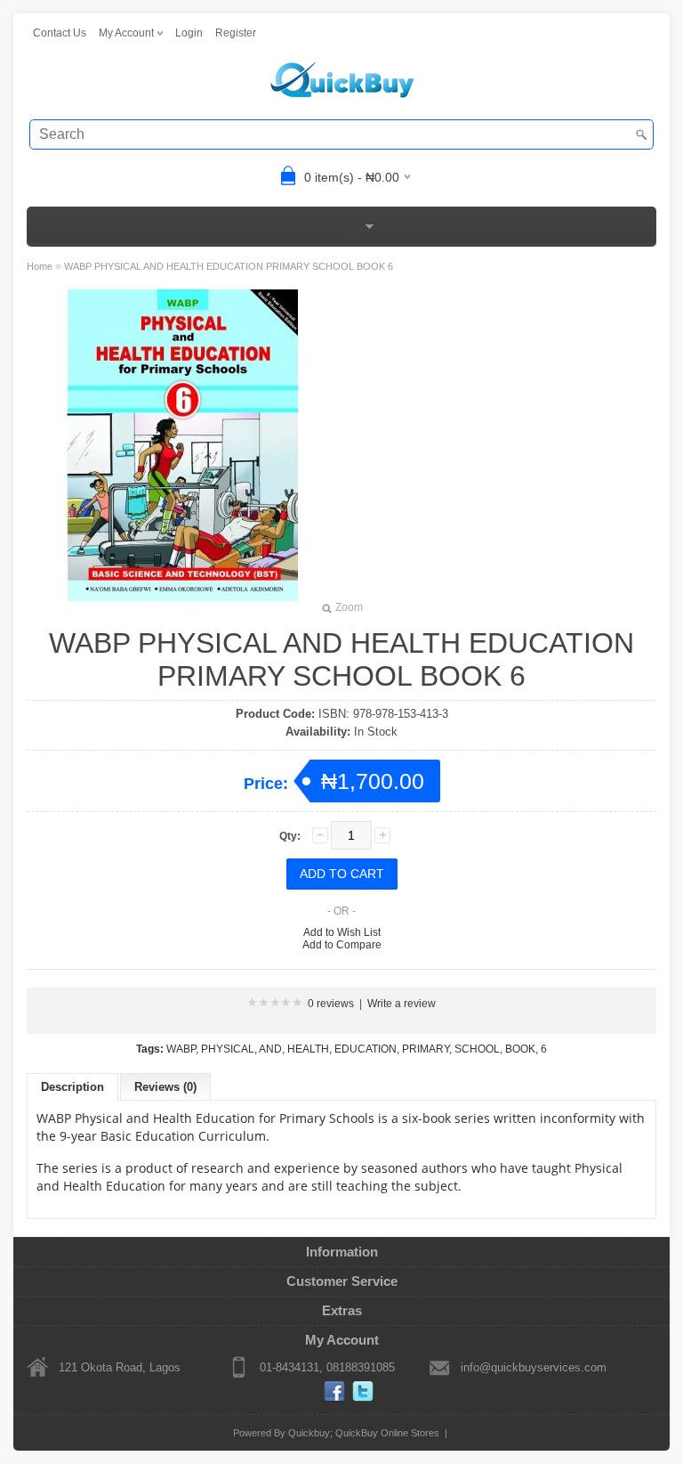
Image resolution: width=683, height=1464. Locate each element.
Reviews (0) (165, 1087)
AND (270, 1049)
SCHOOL (477, 1049)
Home (39, 266)
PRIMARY (425, 1049)
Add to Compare (342, 945)
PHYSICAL (227, 1049)
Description (72, 1087)
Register (235, 33)
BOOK (520, 1049)
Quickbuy (309, 1432)
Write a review (401, 1003)
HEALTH (308, 1049)
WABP (181, 1049)
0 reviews (331, 1003)
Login (189, 33)
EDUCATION (365, 1049)
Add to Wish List (342, 932)
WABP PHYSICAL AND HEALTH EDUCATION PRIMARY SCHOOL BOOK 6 (228, 266)
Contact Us (59, 33)
